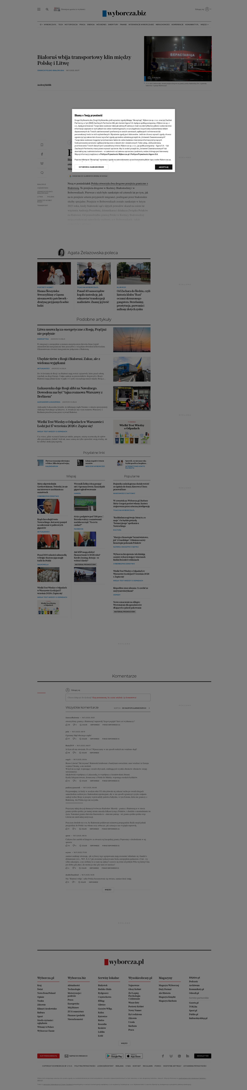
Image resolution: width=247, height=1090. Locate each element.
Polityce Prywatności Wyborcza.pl (114, 154)
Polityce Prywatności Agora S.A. (144, 154)
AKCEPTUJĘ (164, 167)
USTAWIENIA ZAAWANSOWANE (91, 167)
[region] (123, 140)
